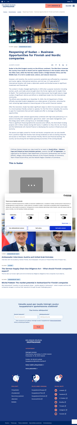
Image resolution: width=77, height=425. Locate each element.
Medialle (13, 402)
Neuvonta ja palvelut (17, 396)
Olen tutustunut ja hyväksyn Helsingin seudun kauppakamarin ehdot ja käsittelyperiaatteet (37, 321)
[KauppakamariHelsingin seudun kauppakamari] (9, 5)
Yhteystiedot (15, 390)
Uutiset (19, 11)
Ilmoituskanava (47, 423)
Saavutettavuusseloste (35, 423)
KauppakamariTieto (37, 393)
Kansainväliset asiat (25, 46)
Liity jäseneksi (53, 5)
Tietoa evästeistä (23, 423)
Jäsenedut (14, 399)
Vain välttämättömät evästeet (16, 228)
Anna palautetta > (31, 368)
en (8, 1)
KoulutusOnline (36, 399)
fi (4, 1)
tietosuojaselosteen (55, 320)
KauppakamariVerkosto (38, 396)
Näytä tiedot (65, 223)
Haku (68, 1)
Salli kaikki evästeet (60, 228)
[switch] (30, 218)
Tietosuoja (13, 423)
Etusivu (5, 11)
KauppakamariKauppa (38, 390)
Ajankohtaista (12, 11)
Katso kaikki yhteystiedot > (35, 365)
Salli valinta (38, 228)
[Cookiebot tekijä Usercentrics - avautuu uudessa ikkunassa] (64, 196)
